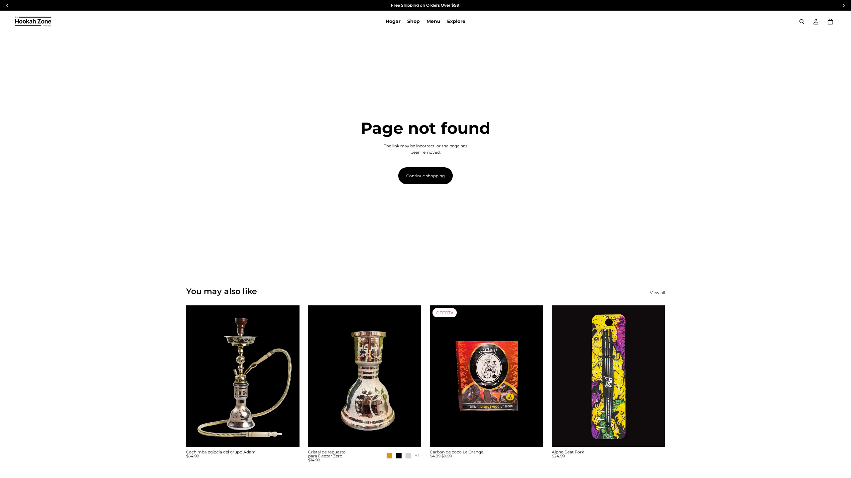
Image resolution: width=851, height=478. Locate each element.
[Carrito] (830, 21)
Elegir (416, 436)
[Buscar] (801, 21)
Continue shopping (425, 175)
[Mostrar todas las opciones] (417, 455)
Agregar (538, 436)
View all (657, 292)
